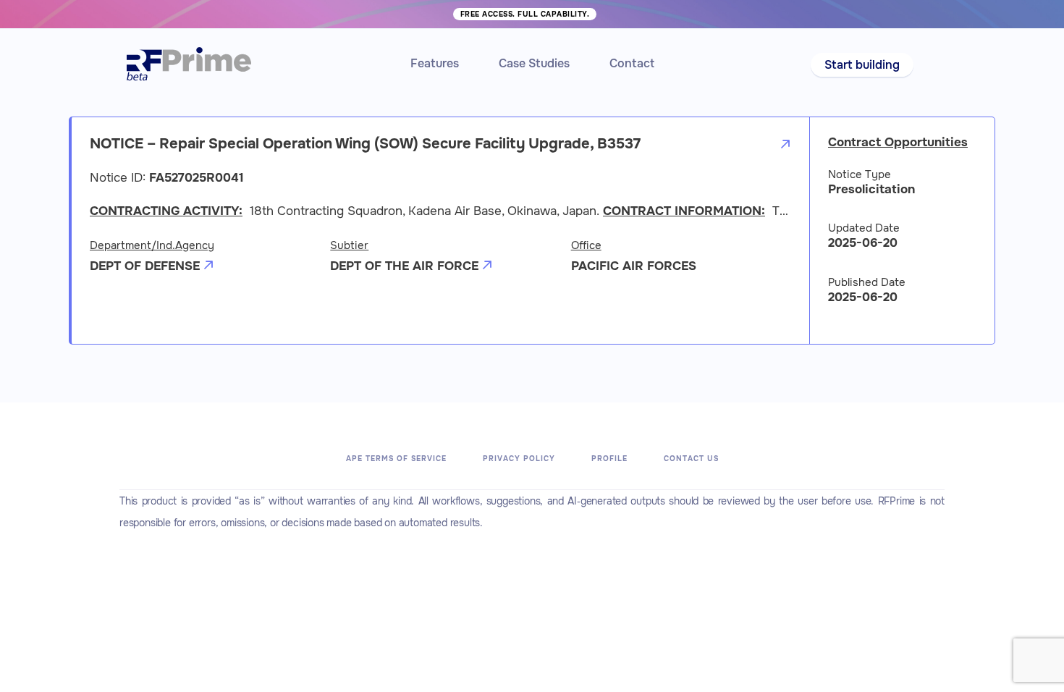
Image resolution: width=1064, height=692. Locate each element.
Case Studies (534, 63)
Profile (609, 458)
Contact (631, 63)
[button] (862, 65)
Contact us (691, 458)
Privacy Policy (519, 458)
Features (434, 63)
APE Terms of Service (396, 458)
